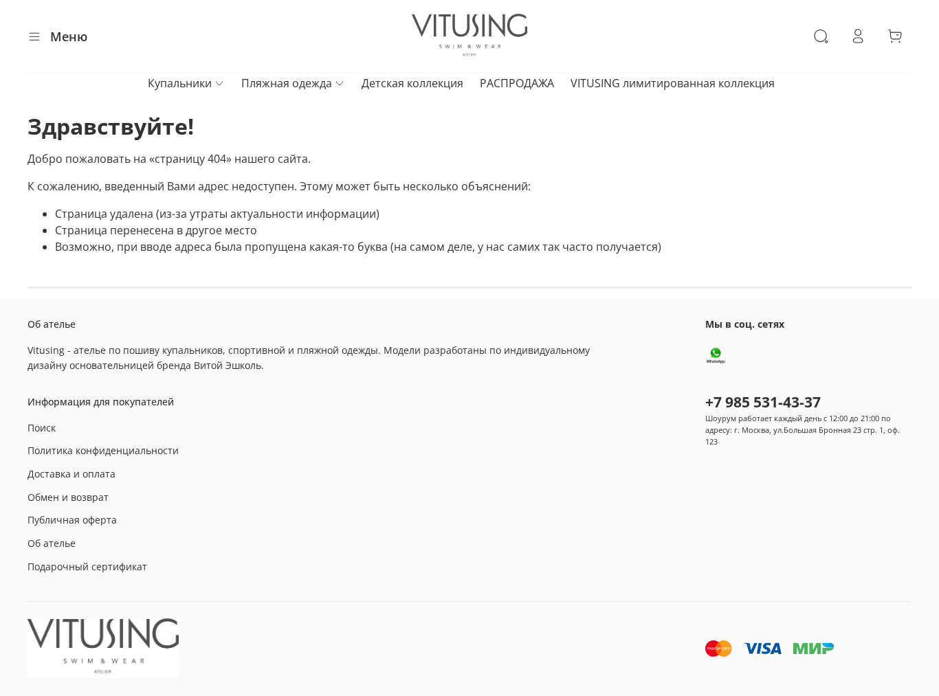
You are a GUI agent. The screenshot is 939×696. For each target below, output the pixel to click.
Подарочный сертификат (87, 566)
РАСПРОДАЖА (517, 83)
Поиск (41, 427)
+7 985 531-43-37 (763, 402)
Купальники (180, 83)
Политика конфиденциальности (103, 450)
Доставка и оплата (71, 473)
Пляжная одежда (286, 83)
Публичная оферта (72, 519)
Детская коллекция (412, 83)
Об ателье (51, 543)
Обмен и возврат (68, 497)
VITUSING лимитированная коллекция (673, 83)
